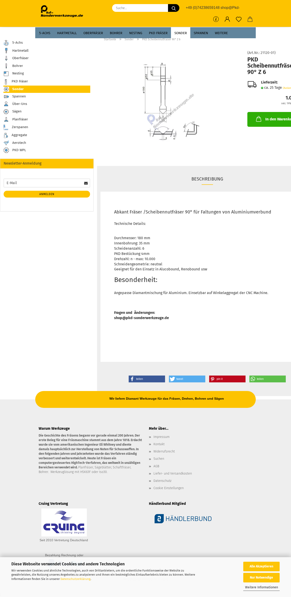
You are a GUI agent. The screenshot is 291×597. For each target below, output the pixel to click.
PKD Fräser (158, 33)
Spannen (201, 33)
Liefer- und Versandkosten (172, 473)
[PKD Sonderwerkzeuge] (63, 11)
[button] (227, 19)
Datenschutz (162, 481)
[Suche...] (173, 8)
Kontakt (159, 444)
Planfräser (19, 119)
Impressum (161, 437)
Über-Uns (19, 104)
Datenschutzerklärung (75, 579)
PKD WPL (18, 150)
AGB (156, 466)
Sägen (16, 111)
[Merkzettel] (238, 19)
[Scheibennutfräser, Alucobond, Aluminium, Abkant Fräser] (170, 102)
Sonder (180, 33)
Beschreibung (207, 179)
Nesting (135, 33)
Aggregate (19, 135)
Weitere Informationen (261, 587)
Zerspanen (19, 127)
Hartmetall (67, 33)
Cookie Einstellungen (168, 488)
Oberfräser (93, 33)
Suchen (158, 459)
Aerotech (18, 143)
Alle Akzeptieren (261, 566)
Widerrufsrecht (164, 451)
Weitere (221, 33)
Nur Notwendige (261, 577)
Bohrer (116, 33)
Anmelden (46, 194)
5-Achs (44, 33)
